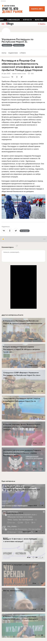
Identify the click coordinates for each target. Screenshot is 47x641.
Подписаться (7, 45)
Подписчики (13, 52)
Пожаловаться (19, 45)
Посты (4, 52)
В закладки (24, 231)
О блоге (23, 52)
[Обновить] (17, 246)
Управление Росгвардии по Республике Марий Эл (17, 40)
